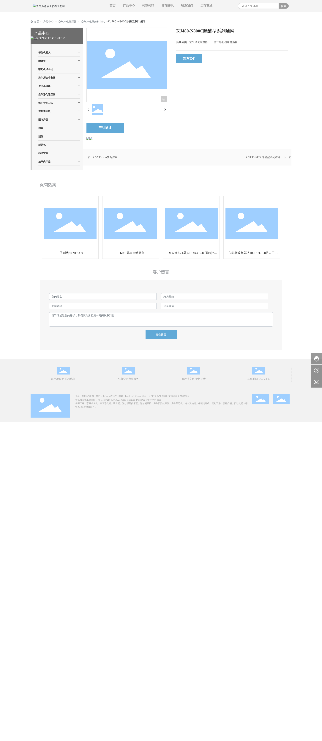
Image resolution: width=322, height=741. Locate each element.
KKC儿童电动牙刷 (132, 252)
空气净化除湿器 (67, 21)
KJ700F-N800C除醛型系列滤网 (262, 157)
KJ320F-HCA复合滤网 (104, 157)
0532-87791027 (110, 396)
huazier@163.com (133, 396)
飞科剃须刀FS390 (71, 252)
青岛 (159, 400)
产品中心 (48, 21)
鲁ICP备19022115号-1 (85, 407)
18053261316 (88, 396)
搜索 (283, 6)
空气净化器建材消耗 (93, 21)
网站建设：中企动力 (146, 400)
